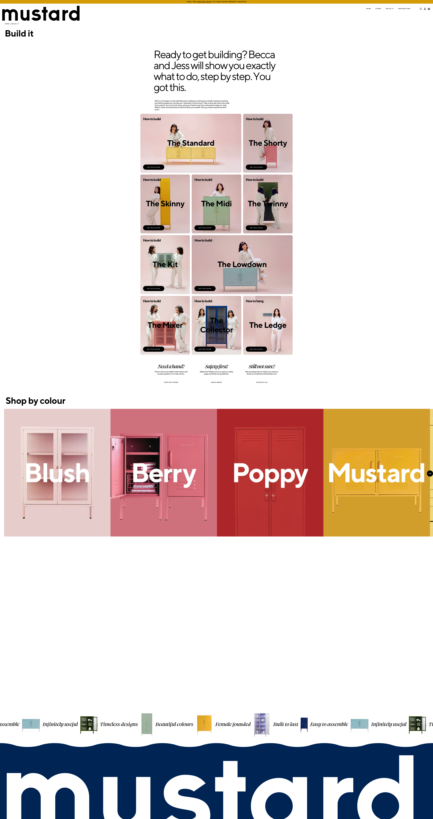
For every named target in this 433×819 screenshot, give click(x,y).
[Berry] (164, 472)
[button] (368, 8)
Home (7, 23)
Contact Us (262, 382)
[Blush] (57, 472)
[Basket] (429, 8)
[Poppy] (270, 472)
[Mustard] (376, 472)
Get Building (153, 167)
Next (430, 473)
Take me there (171, 382)
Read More (216, 382)
